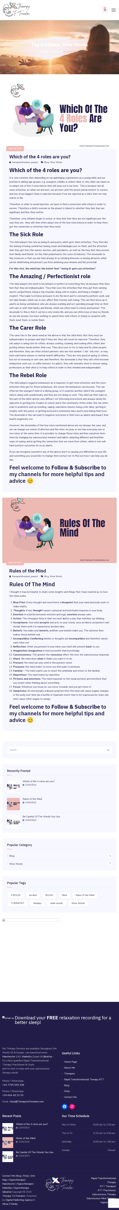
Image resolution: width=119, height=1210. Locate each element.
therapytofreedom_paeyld (25, 162)
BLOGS (49, 895)
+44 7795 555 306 (13, 1085)
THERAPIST (17, 903)
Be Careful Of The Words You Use (41, 816)
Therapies (69, 1073)
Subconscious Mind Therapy (101, 1198)
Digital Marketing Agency (19, 1199)
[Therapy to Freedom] (16, 10)
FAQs (67, 1091)
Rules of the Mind (27, 571)
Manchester (8, 1056)
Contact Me (70, 1097)
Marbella (27, 1056)
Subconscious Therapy (104, 1194)
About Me (69, 1067)
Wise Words (56, 162)
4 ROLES (15, 895)
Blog (46, 162)
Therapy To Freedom (13, 1195)
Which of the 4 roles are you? (41, 157)
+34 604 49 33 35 (12, 1095)
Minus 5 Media (10, 1204)
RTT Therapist (108, 1186)
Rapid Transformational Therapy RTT (84, 1079)
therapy (37, 903)
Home (44, 51)
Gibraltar (47, 1056)
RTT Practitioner (107, 1190)
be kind (33, 895)
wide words (56, 903)
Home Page (70, 1061)
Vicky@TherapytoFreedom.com (26, 1101)
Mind (64, 895)
